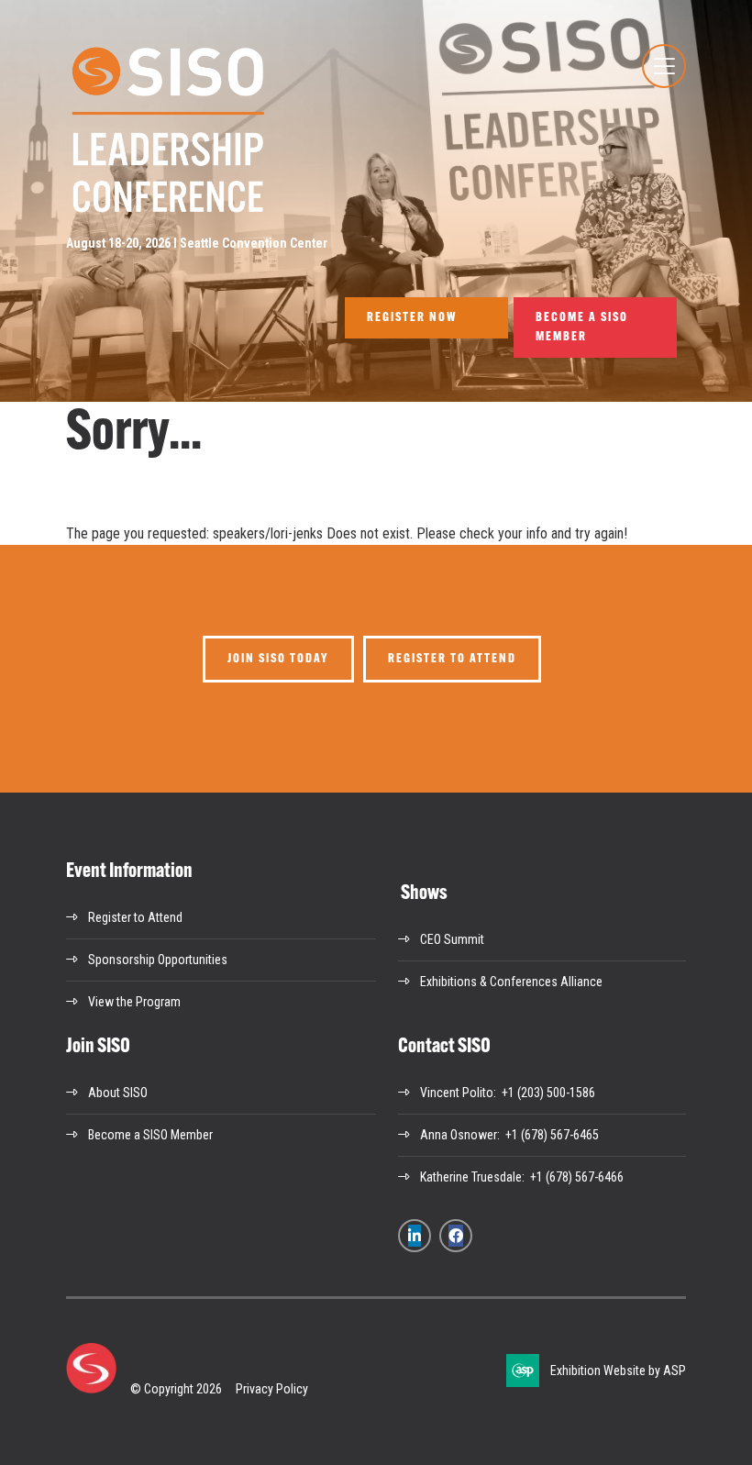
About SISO (118, 1092)
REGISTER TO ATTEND (452, 659)
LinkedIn (414, 1235)
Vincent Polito (456, 1092)
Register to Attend (135, 917)
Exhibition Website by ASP (618, 1370)
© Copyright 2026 (176, 1389)
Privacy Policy (272, 1389)
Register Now (412, 318)
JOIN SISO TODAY (278, 659)
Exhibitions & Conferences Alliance (511, 981)
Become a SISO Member (582, 327)
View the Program (134, 1001)
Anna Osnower (458, 1134)
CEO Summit (452, 939)
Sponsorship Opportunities (157, 959)
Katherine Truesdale (471, 1177)
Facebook (455, 1235)
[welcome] (167, 211)
